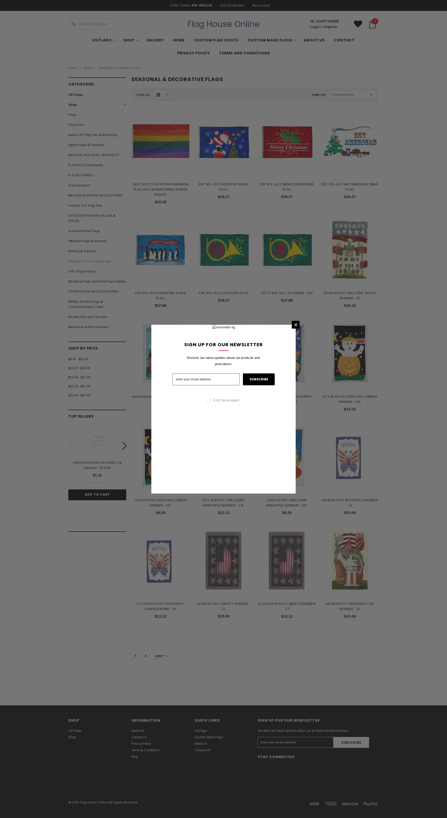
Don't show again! (226, 400)
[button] (296, 325)
